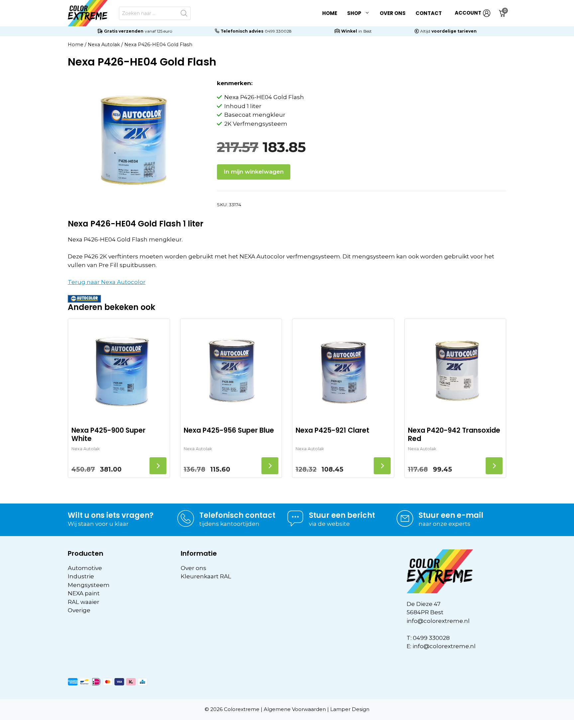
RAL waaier (83, 602)
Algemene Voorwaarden (295, 709)
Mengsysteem (89, 585)
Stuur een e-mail (451, 515)
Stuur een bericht (342, 515)
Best (367, 31)
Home (329, 13)
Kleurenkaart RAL (206, 576)
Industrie (81, 576)
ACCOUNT (468, 12)
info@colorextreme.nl (438, 621)
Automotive (85, 568)
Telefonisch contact (237, 515)
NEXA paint (84, 593)
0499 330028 (278, 31)
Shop (354, 13)
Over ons (393, 13)
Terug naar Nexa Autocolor (106, 282)
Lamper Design (349, 709)
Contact (429, 13)
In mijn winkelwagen (254, 171)
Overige (79, 610)
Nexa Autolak (104, 45)
